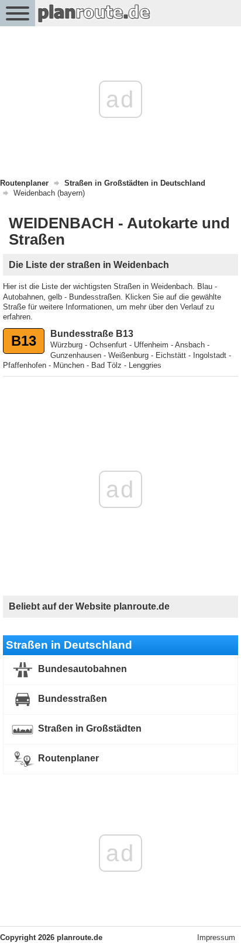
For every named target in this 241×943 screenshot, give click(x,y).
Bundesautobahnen (81, 669)
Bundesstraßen (71, 699)
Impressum (216, 937)
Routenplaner (67, 758)
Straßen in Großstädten (89, 728)
